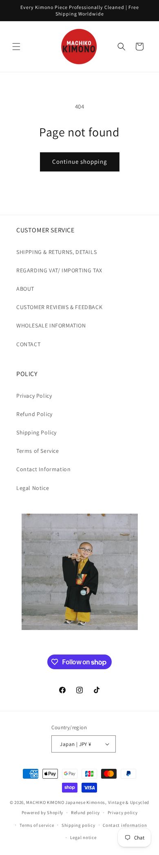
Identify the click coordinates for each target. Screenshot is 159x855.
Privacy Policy (34, 395)
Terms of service (37, 825)
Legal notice (83, 837)
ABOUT (25, 288)
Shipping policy (78, 825)
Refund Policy (34, 414)
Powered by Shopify (43, 812)
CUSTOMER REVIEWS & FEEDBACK (59, 307)
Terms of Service (37, 450)
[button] (16, 47)
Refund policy (85, 812)
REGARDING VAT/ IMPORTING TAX (59, 270)
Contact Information (43, 469)
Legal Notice (32, 488)
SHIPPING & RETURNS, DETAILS (56, 252)
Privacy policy (123, 812)
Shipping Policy (36, 432)
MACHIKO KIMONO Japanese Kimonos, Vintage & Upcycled (87, 802)
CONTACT (28, 344)
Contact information (125, 825)
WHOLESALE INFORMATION (51, 325)
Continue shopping (79, 161)
